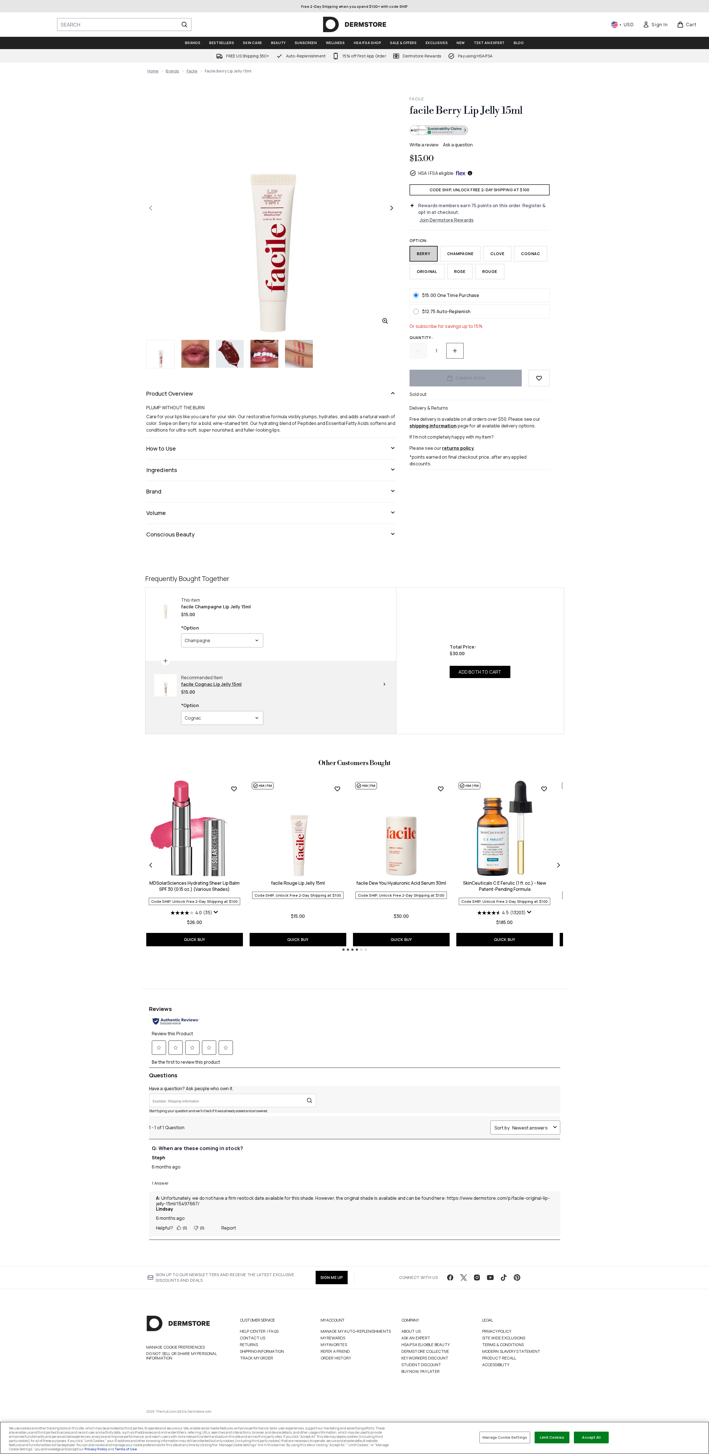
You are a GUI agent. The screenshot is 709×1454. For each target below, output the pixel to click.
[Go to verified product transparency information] (439, 130)
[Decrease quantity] (418, 351)
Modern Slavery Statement (511, 1351)
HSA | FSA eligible (436, 173)
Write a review (424, 145)
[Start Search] (184, 24)
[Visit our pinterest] (517, 1277)
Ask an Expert (415, 1338)
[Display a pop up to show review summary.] (216, 912)
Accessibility (496, 1364)
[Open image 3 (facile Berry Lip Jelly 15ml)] (230, 354)
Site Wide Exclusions (503, 1338)
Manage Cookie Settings (505, 1437)
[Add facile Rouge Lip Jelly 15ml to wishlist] (337, 788)
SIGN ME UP (331, 1277)
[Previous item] (150, 865)
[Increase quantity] (455, 351)
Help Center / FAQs (259, 1331)
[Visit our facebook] (450, 1277)
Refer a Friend (335, 1351)
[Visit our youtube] (490, 1277)
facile (192, 71)
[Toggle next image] (391, 208)
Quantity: (421, 337)
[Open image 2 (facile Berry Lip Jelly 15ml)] (195, 354)
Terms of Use (125, 1449)
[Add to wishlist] (539, 378)
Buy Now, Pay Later (420, 1371)
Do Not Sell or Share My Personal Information (181, 1355)
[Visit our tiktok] (503, 1277)
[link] (655, 24)
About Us (411, 1331)
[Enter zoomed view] (385, 321)
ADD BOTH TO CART (480, 672)
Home (153, 71)
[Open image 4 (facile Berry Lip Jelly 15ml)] (264, 354)
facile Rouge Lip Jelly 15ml (298, 883)
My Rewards (333, 1338)
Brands (172, 71)
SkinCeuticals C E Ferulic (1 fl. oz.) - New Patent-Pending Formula (504, 886)
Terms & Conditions (503, 1344)
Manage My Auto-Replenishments (356, 1331)
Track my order (256, 1358)
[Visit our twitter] (463, 1277)
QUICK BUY (194, 939)
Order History (336, 1358)
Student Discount (421, 1364)
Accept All (591, 1437)
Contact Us (252, 1338)
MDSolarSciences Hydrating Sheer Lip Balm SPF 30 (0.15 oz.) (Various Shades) (194, 886)
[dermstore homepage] (355, 24)
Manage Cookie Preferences (175, 1347)
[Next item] (558, 865)
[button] (479, 130)
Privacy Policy (496, 1331)
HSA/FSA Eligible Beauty (425, 1344)
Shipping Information (262, 1351)
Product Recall (499, 1358)
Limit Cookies (552, 1437)
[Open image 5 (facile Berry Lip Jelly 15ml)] (299, 354)
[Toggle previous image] (150, 208)
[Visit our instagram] (477, 1277)
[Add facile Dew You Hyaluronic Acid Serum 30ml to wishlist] (440, 788)
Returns (249, 1344)
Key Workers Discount (425, 1358)
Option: (419, 240)
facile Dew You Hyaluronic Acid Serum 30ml (401, 883)
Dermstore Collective (425, 1351)
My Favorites (334, 1344)
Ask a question (458, 145)
